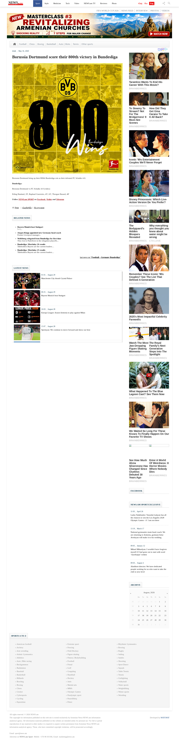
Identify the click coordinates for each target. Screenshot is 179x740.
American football (24, 644)
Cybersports (22, 695)
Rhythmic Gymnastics (127, 644)
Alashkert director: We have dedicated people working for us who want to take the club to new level (148, 569)
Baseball (20, 671)
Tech (68, 3)
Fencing (70, 647)
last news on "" (100, 257)
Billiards (20, 678)
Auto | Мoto (64, 44)
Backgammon (22, 664)
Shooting (122, 661)
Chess (32, 44)
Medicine (57, 3)
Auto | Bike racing (24, 661)
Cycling (20, 699)
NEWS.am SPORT (26, 199)
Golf (69, 668)
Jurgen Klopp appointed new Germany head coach (39, 233)
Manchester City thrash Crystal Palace (56, 278)
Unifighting (123, 678)
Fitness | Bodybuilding (76, 658)
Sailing (121, 654)
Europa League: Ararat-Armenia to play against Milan (63, 313)
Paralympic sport (74, 695)
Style (47, 3)
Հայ (140, 3)
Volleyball (122, 682)
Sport (38, 3)
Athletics (20, 658)
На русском (39, 208)
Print (17, 208)
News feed (127, 11)
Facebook (41, 199)
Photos (154, 11)
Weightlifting (123, 688)
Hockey (70, 678)
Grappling (71, 671)
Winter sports (123, 692)
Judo (69, 682)
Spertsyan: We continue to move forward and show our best (65, 330)
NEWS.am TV (90, 3)
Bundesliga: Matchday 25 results (31, 250)
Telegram (60, 199)
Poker (69, 702)
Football (22, 44)
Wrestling (122, 695)
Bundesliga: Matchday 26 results (31, 244)
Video (76, 3)
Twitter (49, 199)
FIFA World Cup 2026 (108, 11)
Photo (114, 3)
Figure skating (73, 654)
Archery (20, 647)
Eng (151, 3)
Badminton (21, 668)
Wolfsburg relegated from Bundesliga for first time (39, 238)
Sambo (121, 658)
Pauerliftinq (72, 699)
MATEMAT (165, 718)
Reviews (103, 3)
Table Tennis (123, 671)
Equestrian (21, 702)
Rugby (121, 651)
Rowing (121, 647)
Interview (142, 11)
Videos (165, 11)
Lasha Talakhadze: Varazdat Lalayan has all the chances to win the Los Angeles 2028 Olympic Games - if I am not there (148, 517)
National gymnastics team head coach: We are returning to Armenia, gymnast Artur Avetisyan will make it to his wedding (148, 535)
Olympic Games (74, 692)
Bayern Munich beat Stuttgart (30, 227)
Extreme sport (73, 644)
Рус (146, 3)
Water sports (123, 685)
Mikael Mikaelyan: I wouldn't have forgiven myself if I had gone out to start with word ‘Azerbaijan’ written (149, 552)
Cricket (20, 692)
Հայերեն (27, 208)
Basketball (51, 44)
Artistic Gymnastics (25, 654)
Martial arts (72, 685)
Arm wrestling (22, 651)
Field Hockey (72, 651)
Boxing (40, 44)
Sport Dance (123, 664)
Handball (71, 675)
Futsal (69, 664)
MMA (69, 688)
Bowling (20, 682)
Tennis (76, 44)
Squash (121, 668)
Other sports (87, 44)
